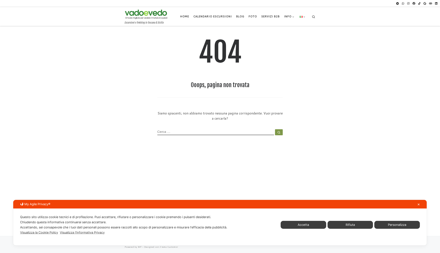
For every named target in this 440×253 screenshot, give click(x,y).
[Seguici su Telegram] (397, 3)
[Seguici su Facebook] (413, 3)
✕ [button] (418, 204)
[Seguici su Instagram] (408, 3)
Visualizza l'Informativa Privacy (82, 232)
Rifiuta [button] (350, 225)
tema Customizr (170, 247)
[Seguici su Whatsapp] (403, 3)
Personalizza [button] (397, 225)
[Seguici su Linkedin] (436, 3)
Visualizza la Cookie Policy (39, 232)
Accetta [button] (303, 225)
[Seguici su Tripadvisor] (430, 3)
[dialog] (220, 222)
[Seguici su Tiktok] (419, 3)
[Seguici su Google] (425, 3)
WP (140, 247)
